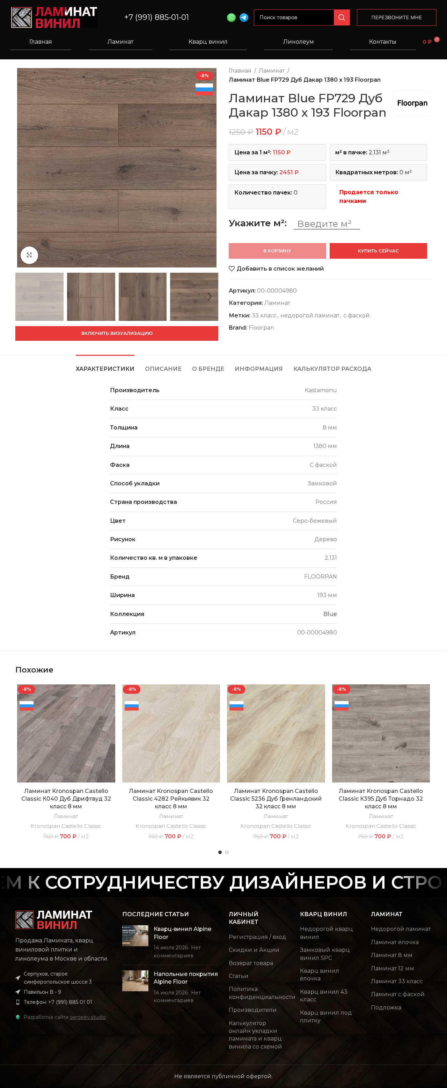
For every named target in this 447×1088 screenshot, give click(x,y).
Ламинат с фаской (398, 994)
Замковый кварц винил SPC (325, 954)
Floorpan (261, 327)
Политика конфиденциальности (262, 993)
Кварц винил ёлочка (319, 975)
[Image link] (53, 919)
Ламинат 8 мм (391, 955)
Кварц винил (208, 41)
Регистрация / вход (257, 937)
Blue (330, 614)
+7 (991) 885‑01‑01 (156, 17)
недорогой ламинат (309, 315)
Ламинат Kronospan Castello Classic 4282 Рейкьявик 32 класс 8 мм (171, 799)
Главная (40, 41)
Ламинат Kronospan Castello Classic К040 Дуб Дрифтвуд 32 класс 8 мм (66, 799)
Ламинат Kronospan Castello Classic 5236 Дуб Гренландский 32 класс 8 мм (276, 799)
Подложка (386, 1007)
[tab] (105, 365)
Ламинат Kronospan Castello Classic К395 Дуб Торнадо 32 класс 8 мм (381, 799)
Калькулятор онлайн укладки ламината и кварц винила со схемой (255, 1035)
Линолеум (298, 41)
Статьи (238, 976)
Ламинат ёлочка (395, 942)
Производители (253, 1010)
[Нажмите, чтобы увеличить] (29, 255)
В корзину (277, 250)
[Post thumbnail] (135, 942)
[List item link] (63, 1002)
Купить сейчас (378, 250)
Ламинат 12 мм (392, 968)
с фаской (356, 315)
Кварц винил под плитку (326, 1016)
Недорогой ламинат (401, 929)
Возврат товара (251, 963)
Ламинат (120, 41)
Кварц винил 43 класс (323, 995)
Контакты (382, 41)
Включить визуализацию (117, 333)
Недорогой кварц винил (326, 933)
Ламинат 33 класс (397, 981)
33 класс (264, 315)
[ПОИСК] (342, 17)
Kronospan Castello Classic (66, 826)
